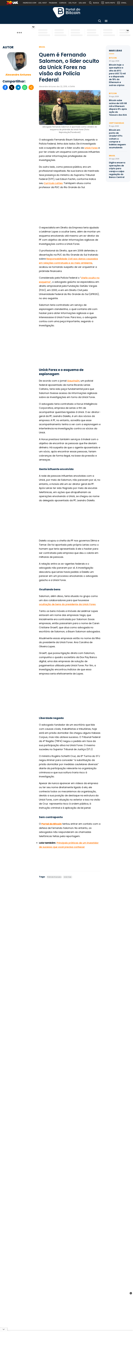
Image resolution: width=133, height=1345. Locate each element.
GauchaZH (73, 380)
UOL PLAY (72, 3)
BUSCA (96, 3)
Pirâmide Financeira (54, 877)
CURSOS (62, 3)
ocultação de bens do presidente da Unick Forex (67, 604)
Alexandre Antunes (18, 74)
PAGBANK (53, 3)
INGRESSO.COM (29, 3)
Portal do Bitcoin (66, 12)
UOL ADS (82, 3)
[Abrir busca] (100, 21)
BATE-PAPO (110, 3)
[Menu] (106, 21)
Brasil (42, 47)
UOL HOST (42, 3)
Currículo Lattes (53, 183)
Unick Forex (91, 147)
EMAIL (124, 3)
